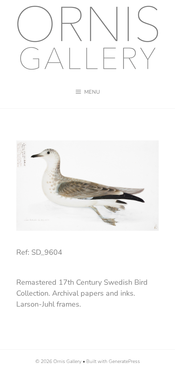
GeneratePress (124, 361)
